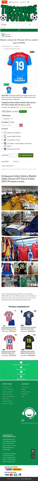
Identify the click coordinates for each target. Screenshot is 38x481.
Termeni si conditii (8, 403)
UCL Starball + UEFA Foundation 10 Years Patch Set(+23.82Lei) (17, 145)
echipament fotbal (11, 445)
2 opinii (29, 107)
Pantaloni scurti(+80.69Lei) (13, 133)
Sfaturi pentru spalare (9, 396)
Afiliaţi (24, 389)
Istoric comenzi (26, 391)
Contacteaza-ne (7, 387)
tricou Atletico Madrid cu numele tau (17, 296)
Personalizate (5, 122)
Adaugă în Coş (27, 155)
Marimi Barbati (6, 115)
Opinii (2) (16, 161)
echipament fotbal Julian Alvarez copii (21, 298)
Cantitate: (5, 155)
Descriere (5, 161)
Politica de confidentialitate (7, 400)
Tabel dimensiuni (8, 166)
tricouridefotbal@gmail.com (29, 423)
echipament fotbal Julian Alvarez (23, 300)
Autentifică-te (23, 2)
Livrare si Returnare (8, 389)
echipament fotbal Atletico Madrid (14, 294)
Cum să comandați (8, 391)
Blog (23, 396)
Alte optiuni (5, 128)
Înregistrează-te (15, 2)
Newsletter (24, 394)
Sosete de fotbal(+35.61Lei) (14, 136)
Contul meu (25, 387)
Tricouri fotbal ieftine (26, 479)
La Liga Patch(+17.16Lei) (13, 140)
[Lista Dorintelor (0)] (28, 2)
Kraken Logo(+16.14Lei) (13, 149)
